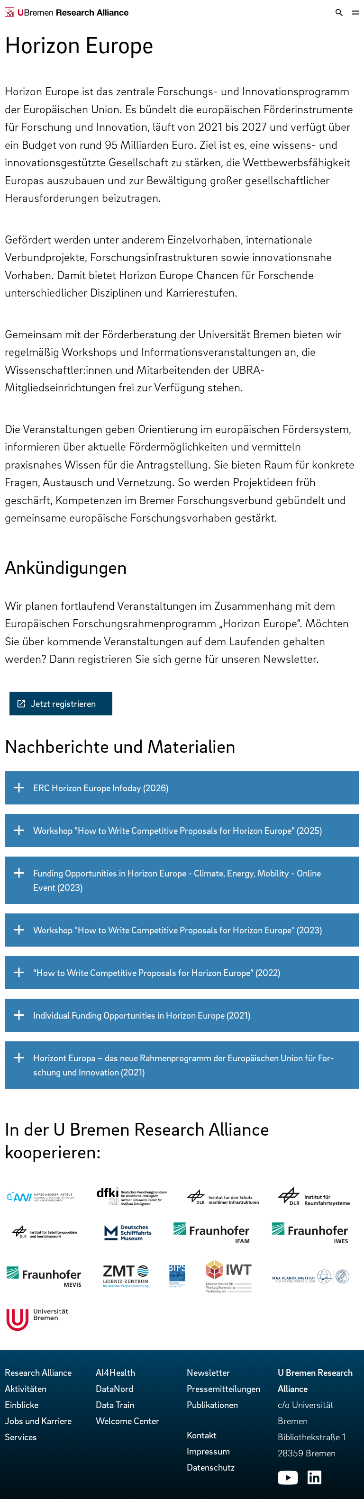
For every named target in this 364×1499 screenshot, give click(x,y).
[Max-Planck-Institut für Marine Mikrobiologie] (311, 1281)
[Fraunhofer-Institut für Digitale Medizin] (44, 1285)
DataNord (114, 1388)
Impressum (208, 1451)
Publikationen (212, 1404)
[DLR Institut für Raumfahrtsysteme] (314, 1203)
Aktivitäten (25, 1388)
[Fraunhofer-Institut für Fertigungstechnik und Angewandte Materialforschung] (211, 1242)
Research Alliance (38, 1372)
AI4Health (115, 1372)
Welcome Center (127, 1421)
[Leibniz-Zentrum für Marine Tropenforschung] (126, 1285)
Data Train (115, 1404)
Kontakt (202, 1435)
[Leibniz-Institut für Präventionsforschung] (177, 1285)
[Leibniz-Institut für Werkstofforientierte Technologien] (229, 1291)
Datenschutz (211, 1467)
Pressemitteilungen (223, 1388)
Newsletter (208, 1372)
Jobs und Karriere (38, 1421)
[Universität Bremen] (37, 1329)
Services (21, 1437)
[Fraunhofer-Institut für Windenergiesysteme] (310, 1242)
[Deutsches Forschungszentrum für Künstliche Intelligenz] (132, 1203)
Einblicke (21, 1404)
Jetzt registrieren (63, 703)
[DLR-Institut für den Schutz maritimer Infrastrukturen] (223, 1200)
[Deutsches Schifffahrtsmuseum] (128, 1238)
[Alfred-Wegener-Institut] (41, 1201)
